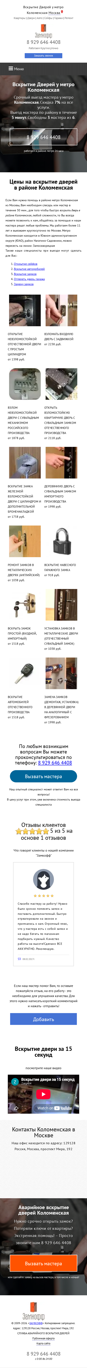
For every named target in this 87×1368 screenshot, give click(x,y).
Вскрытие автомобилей (29, 269)
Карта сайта (43, 1343)
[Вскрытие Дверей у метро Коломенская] (43, 31)
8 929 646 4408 (44, 137)
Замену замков (24, 284)
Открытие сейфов (25, 264)
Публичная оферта (43, 1338)
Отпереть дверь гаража (29, 279)
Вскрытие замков (25, 274)
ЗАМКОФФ (35, 1323)
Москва (54, 13)
